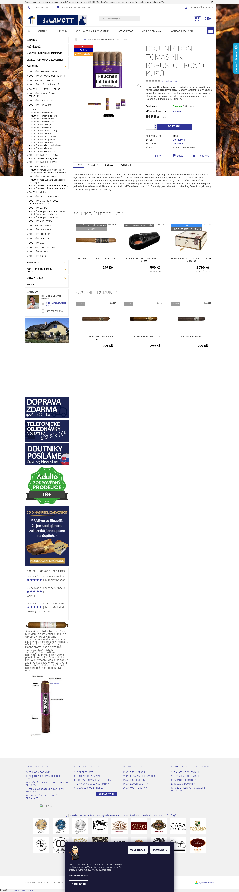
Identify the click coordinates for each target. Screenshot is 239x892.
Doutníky (42, 31)
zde (86, 875)
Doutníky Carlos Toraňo (43, 162)
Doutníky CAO (36, 243)
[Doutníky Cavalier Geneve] (100, 826)
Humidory (61, 31)
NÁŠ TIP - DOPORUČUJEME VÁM (44, 53)
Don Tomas (179, 140)
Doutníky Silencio (39, 251)
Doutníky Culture (39, 166)
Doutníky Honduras (40, 105)
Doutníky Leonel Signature (43, 139)
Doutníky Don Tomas (41, 221)
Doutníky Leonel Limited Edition (45, 145)
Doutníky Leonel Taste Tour (43, 136)
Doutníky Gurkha (39, 256)
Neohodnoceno (169, 81)
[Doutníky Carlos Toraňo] (198, 826)
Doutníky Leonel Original (42, 124)
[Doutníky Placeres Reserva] (159, 826)
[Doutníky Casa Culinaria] (61, 845)
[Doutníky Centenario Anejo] (198, 845)
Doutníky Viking (38, 192)
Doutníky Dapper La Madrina (44, 214)
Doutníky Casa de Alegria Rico (44, 158)
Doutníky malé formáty (42, 80)
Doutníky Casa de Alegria (43, 155)
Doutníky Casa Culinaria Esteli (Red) (47, 188)
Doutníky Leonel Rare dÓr (42, 142)
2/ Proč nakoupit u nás (87, 776)
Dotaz (180, 155)
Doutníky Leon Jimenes (42, 247)
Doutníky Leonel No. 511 (42, 127)
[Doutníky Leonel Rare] (41, 826)
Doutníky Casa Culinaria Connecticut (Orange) (47, 181)
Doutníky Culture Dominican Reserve (48, 170)
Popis (79, 165)
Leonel (33, 109)
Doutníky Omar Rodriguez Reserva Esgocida (43, 202)
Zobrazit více (106, 794)
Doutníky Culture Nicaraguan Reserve (48, 173)
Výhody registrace (110, 815)
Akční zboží (34, 46)
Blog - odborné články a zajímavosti (192, 766)
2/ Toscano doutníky (183, 784)
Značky (31, 284)
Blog (65, 815)
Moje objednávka (152, 31)
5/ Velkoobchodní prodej (88, 788)
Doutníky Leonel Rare (40, 133)
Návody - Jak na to (133, 766)
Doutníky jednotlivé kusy (44, 71)
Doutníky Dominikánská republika (42, 94)
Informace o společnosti (88, 766)
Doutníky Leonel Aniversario (43, 148)
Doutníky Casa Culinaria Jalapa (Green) (49, 185)
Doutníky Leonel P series (42, 121)
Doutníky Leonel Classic (41, 112)
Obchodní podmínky (37, 766)
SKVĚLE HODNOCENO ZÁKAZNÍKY (45, 59)
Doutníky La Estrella (41, 238)
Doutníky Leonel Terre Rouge (44, 130)
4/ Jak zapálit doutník (135, 784)
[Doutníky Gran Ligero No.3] (178, 845)
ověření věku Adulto (23, 890)
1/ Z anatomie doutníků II (185, 776)
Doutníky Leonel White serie (43, 116)
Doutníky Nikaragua (40, 100)
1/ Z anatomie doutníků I (185, 772)
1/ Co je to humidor (134, 772)
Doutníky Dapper (38, 208)
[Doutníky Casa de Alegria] (178, 826)
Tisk (159, 155)
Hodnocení (125, 165)
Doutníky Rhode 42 (39, 234)
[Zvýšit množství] (155, 125)
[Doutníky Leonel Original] (80, 826)
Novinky (32, 40)
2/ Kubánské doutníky (183, 780)
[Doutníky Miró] (139, 826)
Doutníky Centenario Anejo (44, 196)
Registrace (208, 7)
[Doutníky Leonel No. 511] (61, 826)
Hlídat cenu (204, 155)
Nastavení (79, 884)
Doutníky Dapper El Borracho (44, 217)
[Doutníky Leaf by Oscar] (119, 826)
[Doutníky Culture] (41, 845)
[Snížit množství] (155, 128)
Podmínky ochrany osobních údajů (159, 815)
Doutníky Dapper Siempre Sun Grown (48, 211)
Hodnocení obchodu (181, 31)
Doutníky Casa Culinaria (43, 176)
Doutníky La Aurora (40, 229)
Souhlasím (160, 849)
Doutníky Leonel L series (42, 118)
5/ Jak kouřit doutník (135, 788)
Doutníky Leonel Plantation (43, 151)
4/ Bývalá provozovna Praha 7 (91, 784)
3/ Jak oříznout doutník (136, 780)
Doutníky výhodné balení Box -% (47, 76)
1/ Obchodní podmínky (38, 772)
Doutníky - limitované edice (44, 89)
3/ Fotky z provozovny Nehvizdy (92, 780)
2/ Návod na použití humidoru (139, 776)
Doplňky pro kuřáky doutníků (92, 31)
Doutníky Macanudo (40, 225)
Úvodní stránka (29, 31)
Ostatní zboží (126, 31)
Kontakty (74, 815)
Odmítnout (137, 849)
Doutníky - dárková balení (44, 84)
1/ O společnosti (83, 772)
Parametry (93, 165)
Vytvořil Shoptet (206, 882)
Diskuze (109, 165)
